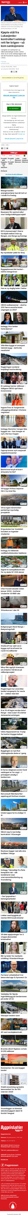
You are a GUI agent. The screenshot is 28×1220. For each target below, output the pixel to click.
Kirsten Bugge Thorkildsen (14, 1154)
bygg (3, 145)
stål (7, 145)
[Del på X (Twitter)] (14, 72)
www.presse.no (10, 1180)
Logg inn (20, 2)
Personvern (4, 1198)
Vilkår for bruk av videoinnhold (8, 1195)
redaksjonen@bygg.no (12, 1150)
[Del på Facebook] (11, 72)
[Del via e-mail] (16, 72)
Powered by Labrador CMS (14, 1214)
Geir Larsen (15, 1156)
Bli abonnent (14, 108)
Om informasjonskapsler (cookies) (10, 1197)
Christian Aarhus (15, 1146)
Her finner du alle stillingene (14, 174)
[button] (2, 153)
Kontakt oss (21, 134)
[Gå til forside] (6, 2)
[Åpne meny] (25, 2)
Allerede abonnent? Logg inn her (14, 138)
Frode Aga (16, 1145)
